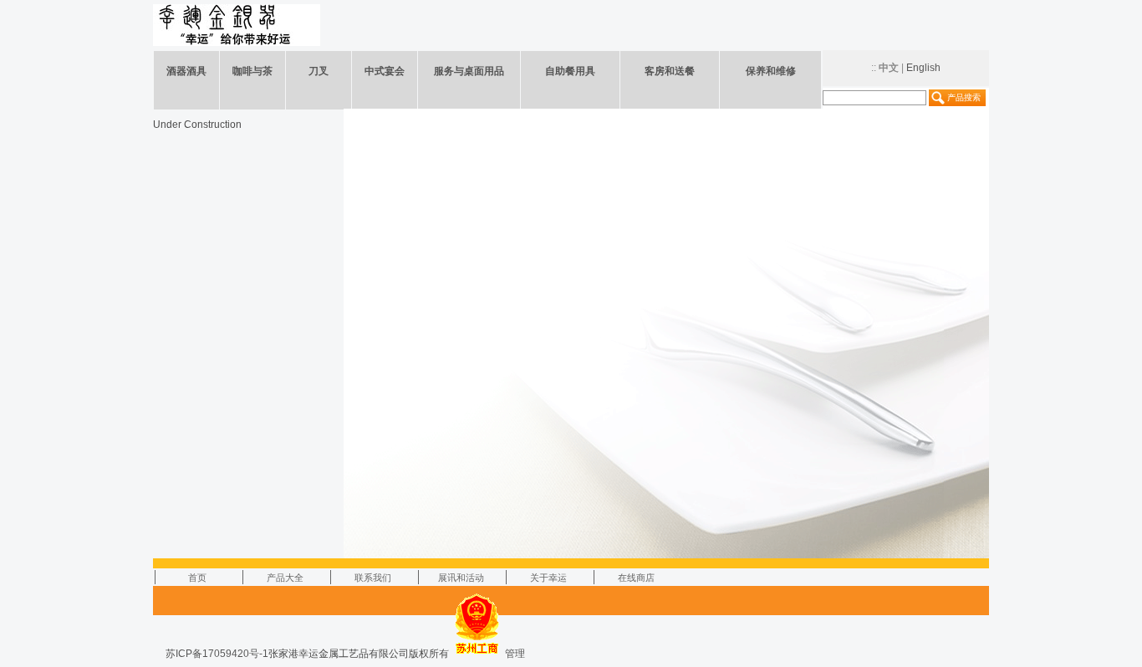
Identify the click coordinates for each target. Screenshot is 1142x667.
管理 (515, 653)
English (923, 68)
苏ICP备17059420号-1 (217, 653)
